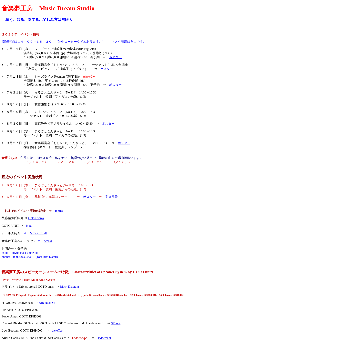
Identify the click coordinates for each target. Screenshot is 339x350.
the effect (57, 330)
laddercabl (104, 338)
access (48, 241)
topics (59, 210)
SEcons (115, 323)
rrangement (48, 302)
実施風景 (111, 197)
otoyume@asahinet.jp (24, 252)
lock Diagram (70, 286)
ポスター (115, 57)
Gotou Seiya (36, 218)
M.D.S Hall (38, 233)
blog (29, 225)
